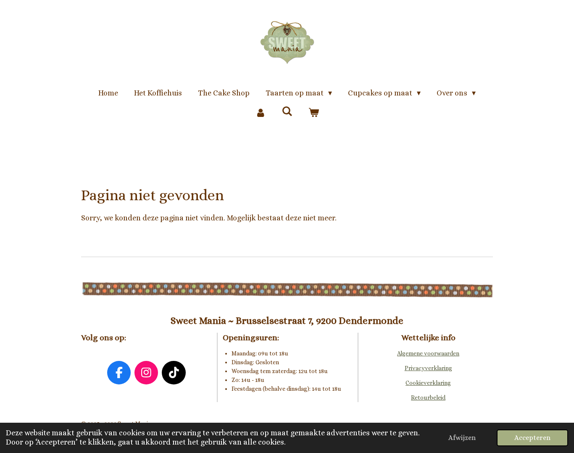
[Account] (260, 113)
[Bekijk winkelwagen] (314, 113)
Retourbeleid (428, 397)
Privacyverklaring (428, 368)
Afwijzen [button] (462, 438)
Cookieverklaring (428, 382)
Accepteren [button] (532, 438)
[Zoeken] (287, 111)
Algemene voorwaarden (428, 353)
